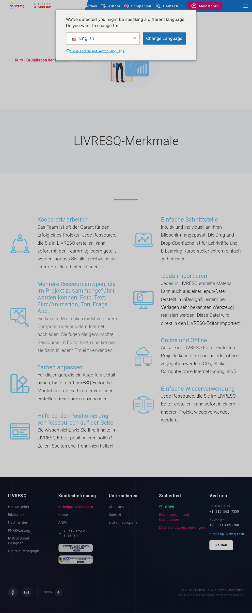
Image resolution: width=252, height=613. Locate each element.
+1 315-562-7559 (224, 511)
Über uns (116, 506)
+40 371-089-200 (224, 525)
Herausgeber (19, 506)
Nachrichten (18, 522)
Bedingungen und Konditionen (174, 517)
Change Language (164, 38)
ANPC (62, 522)
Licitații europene (123, 522)
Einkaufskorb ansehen (74, 533)
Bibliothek (16, 514)
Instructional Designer (18, 540)
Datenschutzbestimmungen (176, 527)
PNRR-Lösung (19, 530)
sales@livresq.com (228, 533)
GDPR (169, 506)
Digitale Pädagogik (23, 551)
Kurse (63, 514)
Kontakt (115, 514)
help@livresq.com (78, 506)
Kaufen (221, 545)
